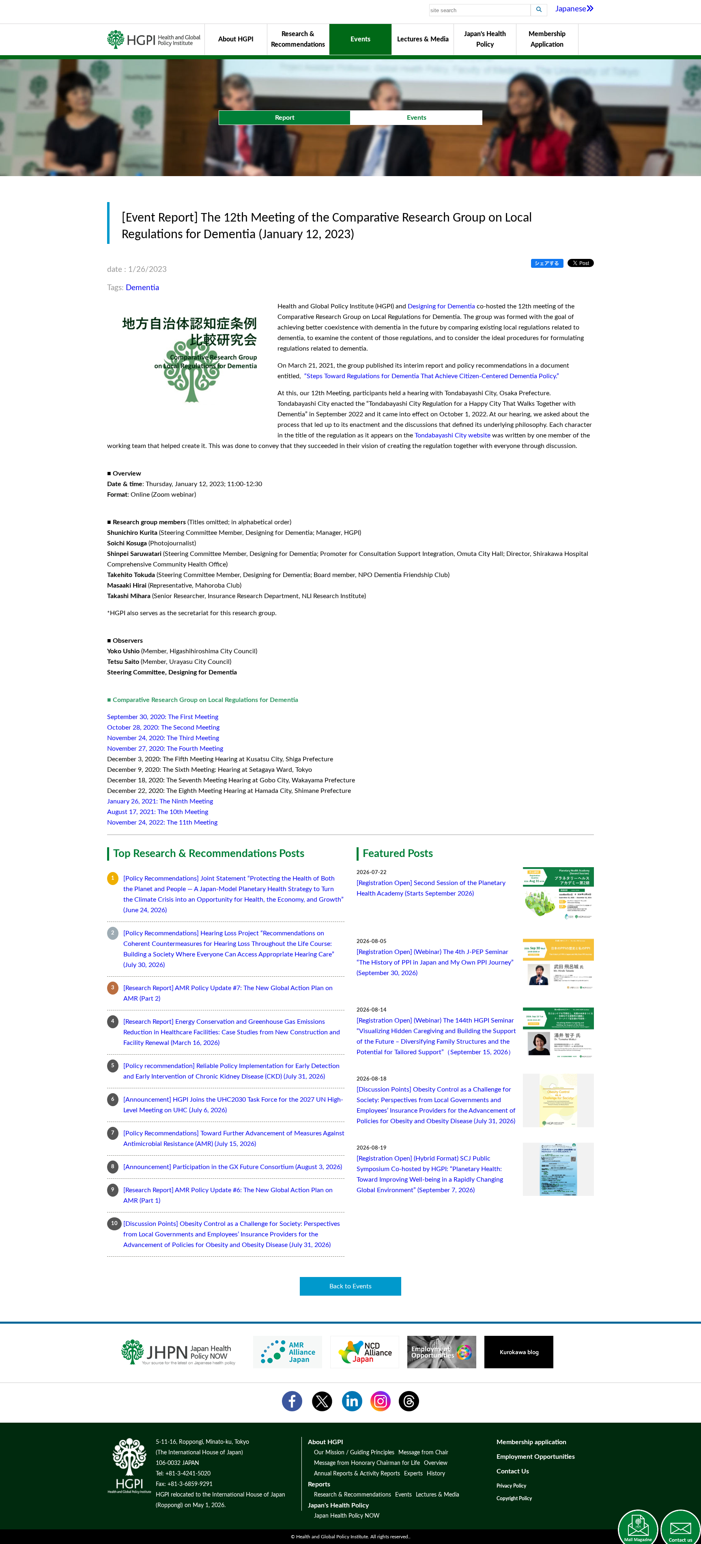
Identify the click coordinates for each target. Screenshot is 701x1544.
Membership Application (547, 39)
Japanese (570, 9)
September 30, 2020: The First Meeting (162, 717)
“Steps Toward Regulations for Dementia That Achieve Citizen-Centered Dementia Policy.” (431, 376)
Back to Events (350, 1286)
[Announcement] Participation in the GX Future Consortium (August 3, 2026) (232, 1167)
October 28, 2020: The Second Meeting (163, 727)
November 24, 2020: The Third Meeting (163, 738)
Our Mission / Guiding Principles (354, 1453)
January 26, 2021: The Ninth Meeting (160, 801)
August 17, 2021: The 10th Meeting (157, 812)
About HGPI (236, 39)
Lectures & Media (423, 39)
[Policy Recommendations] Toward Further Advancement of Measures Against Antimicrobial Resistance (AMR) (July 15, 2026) (233, 1138)
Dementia (142, 288)
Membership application (531, 1442)
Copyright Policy (514, 1498)
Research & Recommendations (298, 39)
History (436, 1474)
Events (360, 39)
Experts (413, 1474)
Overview (435, 1463)
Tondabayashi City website (452, 435)
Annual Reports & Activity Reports (357, 1474)
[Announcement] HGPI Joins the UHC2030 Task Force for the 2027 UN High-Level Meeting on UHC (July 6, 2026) (233, 1104)
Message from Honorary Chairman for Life (367, 1463)
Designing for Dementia (441, 306)
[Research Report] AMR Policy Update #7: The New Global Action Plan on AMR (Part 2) (228, 993)
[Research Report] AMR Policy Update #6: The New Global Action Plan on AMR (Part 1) (228, 1195)
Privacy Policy (511, 1486)
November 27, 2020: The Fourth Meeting (165, 748)
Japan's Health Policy (485, 39)
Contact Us (513, 1471)
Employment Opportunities (536, 1457)
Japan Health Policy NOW (347, 1516)
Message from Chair (423, 1453)
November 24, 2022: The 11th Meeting (162, 822)
